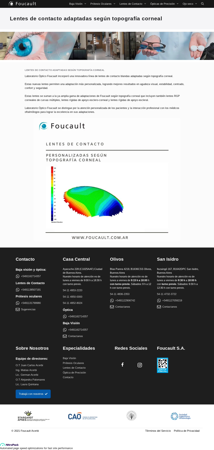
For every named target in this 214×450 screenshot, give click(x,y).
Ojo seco (188, 3)
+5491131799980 (31, 303)
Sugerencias (28, 309)
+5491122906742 (125, 300)
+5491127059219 (172, 300)
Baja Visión (75, 3)
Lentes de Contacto (131, 3)
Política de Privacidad (186, 430)
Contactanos (75, 336)
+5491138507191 (31, 289)
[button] (202, 4)
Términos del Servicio (158, 430)
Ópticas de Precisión (162, 3)
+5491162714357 (31, 276)
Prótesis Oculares (101, 3)
